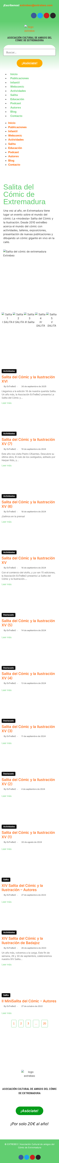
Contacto (16, 115)
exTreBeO (11, 386)
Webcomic (17, 86)
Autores (15, 107)
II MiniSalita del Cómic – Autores (29, 1001)
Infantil (15, 82)
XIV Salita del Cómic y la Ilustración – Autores (22, 887)
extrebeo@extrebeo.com (36, 5)
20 (44, 1023)
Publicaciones (19, 78)
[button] (29, 120)
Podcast (15, 103)
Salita (14, 95)
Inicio (14, 74)
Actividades (18, 90)
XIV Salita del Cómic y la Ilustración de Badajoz (22, 940)
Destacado (8, 615)
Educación (17, 99)
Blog (13, 111)
